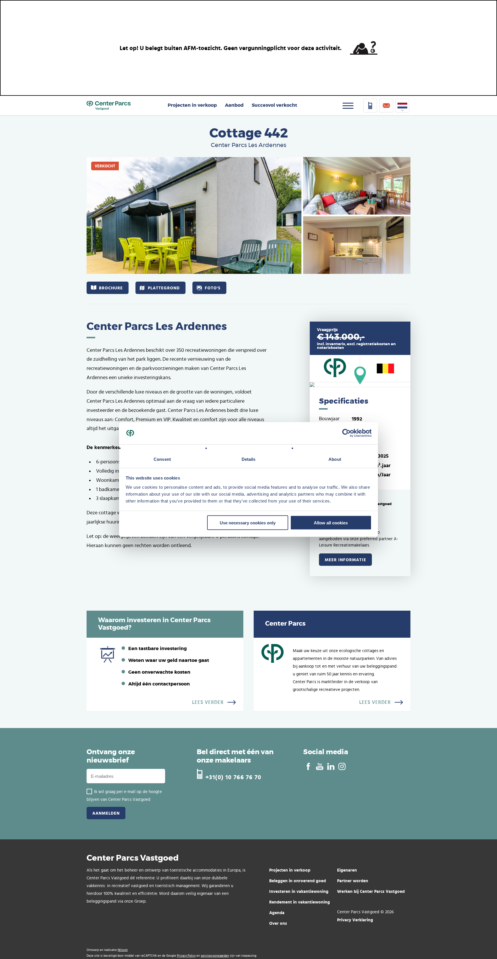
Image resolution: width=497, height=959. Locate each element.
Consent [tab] (162, 458)
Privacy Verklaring (355, 920)
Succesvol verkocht (274, 105)
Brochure (111, 288)
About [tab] (334, 458)
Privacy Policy (186, 955)
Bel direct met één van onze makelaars (235, 756)
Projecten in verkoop (192, 105)
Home (109, 105)
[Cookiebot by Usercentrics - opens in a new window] (346, 433)
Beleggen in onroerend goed (297, 880)
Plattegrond (164, 288)
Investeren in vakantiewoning (298, 891)
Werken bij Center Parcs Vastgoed (371, 891)
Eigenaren (347, 870)
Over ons (278, 923)
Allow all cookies (331, 522)
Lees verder (208, 702)
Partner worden (352, 880)
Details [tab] (249, 458)
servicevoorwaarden (215, 955)
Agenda (276, 912)
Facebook (308, 766)
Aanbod (234, 105)
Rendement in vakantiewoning (299, 902)
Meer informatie (345, 559)
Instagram (342, 766)
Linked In (331, 766)
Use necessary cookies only (248, 522)
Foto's (213, 288)
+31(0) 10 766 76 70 (233, 776)
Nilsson (123, 950)
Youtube (319, 766)
